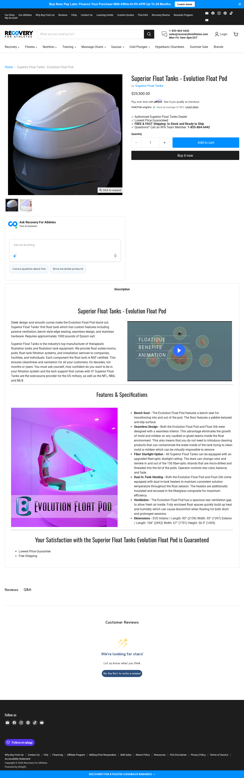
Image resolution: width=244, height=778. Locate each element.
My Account (11, 18)
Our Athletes (25, 15)
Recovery (11, 47)
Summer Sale (199, 47)
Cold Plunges (138, 47)
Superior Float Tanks (149, 86)
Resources (160, 754)
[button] (122, 774)
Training (68, 47)
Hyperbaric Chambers (169, 47)
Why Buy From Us (45, 15)
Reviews (62, 15)
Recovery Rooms (161, 15)
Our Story (10, 15)
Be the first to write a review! (122, 673)
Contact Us (87, 15)
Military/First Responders (102, 754)
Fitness (30, 47)
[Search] (149, 34)
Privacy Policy (198, 754)
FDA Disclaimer (178, 754)
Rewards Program (183, 15)
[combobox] (91, 34)
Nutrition (49, 47)
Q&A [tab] (27, 589)
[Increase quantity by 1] (164, 142)
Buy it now (185, 155)
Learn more (191, 107)
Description (122, 289)
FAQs (74, 15)
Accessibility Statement (17, 758)
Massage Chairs (92, 47)
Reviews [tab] (11, 590)
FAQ (46, 754)
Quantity (136, 134)
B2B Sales (126, 754)
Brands (218, 47)
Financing (57, 754)
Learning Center (104, 15)
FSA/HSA (143, 15)
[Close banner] (240, 4)
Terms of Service (219, 754)
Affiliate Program (76, 754)
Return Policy (143, 754)
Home (9, 67)
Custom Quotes (125, 15)
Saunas (116, 47)
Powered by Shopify (15, 766)
